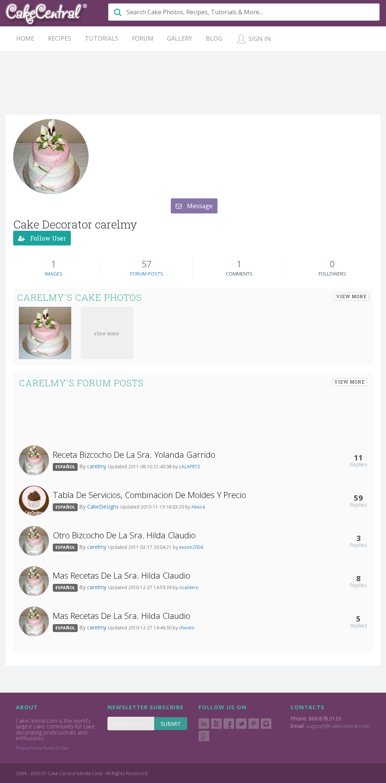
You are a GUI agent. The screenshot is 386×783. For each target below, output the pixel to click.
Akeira (198, 507)
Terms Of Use (55, 748)
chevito (187, 628)
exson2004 (191, 547)
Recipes (59, 38)
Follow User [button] (47, 238)
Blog (214, 38)
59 (358, 497)
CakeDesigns (103, 506)
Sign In (259, 39)
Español (65, 466)
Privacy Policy (28, 748)
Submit (171, 723)
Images (54, 273)
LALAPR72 (189, 466)
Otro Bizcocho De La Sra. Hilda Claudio (124, 535)
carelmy (97, 466)
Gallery (179, 38)
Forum (142, 38)
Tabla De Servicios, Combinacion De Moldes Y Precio (149, 495)
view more (351, 296)
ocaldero (189, 587)
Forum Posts (146, 273)
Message (199, 206)
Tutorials (101, 38)
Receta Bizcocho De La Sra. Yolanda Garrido (134, 454)
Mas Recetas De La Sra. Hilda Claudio (121, 575)
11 (358, 457)
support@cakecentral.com (338, 726)
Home (25, 38)
